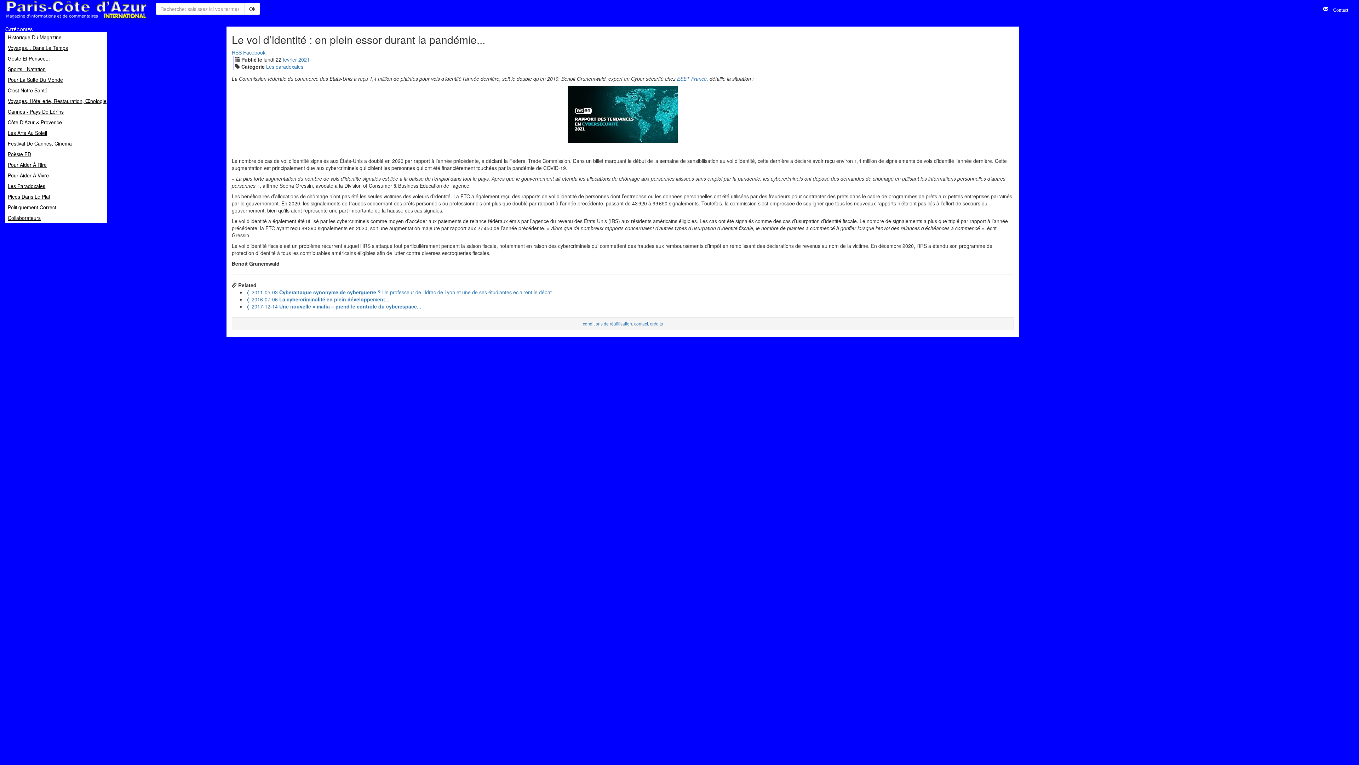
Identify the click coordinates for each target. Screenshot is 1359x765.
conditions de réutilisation (607, 324)
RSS (237, 52)
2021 (304, 59)
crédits (656, 324)
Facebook (254, 52)
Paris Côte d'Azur (60, 18)
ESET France (692, 78)
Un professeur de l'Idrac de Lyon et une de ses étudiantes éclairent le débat (399, 292)
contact (641, 324)
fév (290, 59)
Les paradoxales (284, 66)
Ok (252, 8)
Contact (1338, 9)
